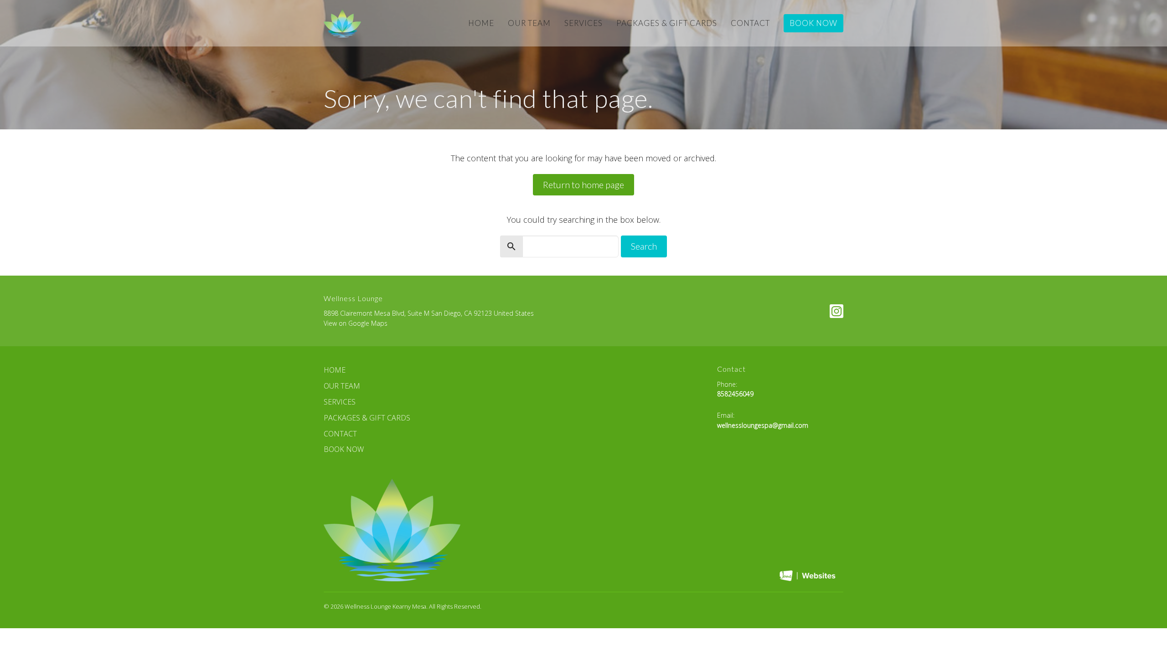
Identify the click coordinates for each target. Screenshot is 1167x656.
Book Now (813, 23)
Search (644, 246)
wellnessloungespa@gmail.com (762, 425)
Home (481, 23)
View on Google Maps (355, 323)
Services (583, 23)
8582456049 (735, 394)
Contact (750, 23)
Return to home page (583, 184)
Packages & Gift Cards (666, 23)
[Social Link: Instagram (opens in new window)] (836, 311)
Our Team (529, 23)
